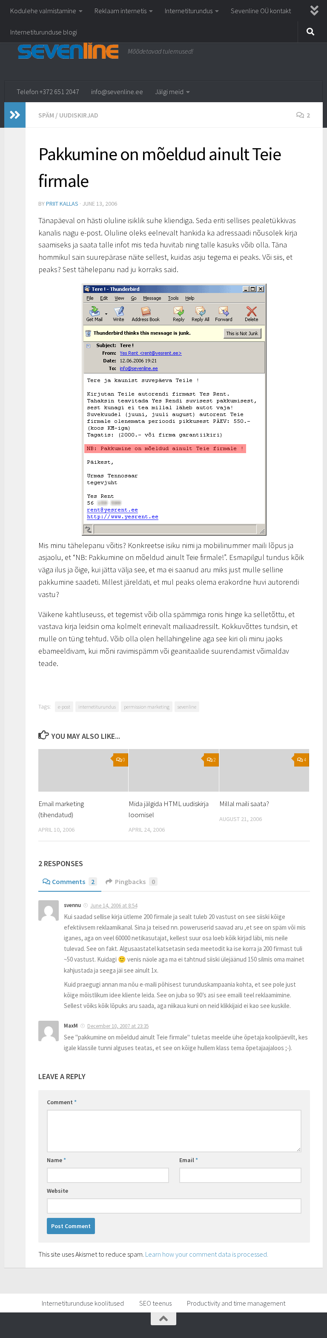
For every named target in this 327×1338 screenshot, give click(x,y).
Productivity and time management (236, 1303)
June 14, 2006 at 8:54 (113, 905)
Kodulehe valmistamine (43, 10)
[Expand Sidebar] (15, 115)
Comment (62, 1102)
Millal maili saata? (244, 803)
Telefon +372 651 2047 (48, 91)
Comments (73, 881)
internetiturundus (97, 706)
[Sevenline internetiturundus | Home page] (68, 48)
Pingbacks (135, 881)
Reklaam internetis (120, 10)
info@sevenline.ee (117, 91)
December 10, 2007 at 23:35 (118, 1026)
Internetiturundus (188, 10)
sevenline (187, 706)
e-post (64, 706)
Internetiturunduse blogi (43, 32)
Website (57, 1190)
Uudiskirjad (78, 115)
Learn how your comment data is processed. (206, 1254)
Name (56, 1160)
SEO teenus (155, 1303)
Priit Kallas (62, 203)
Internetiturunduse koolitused (83, 1303)
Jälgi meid (169, 91)
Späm (46, 115)
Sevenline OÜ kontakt (261, 10)
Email (188, 1160)
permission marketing (146, 706)
